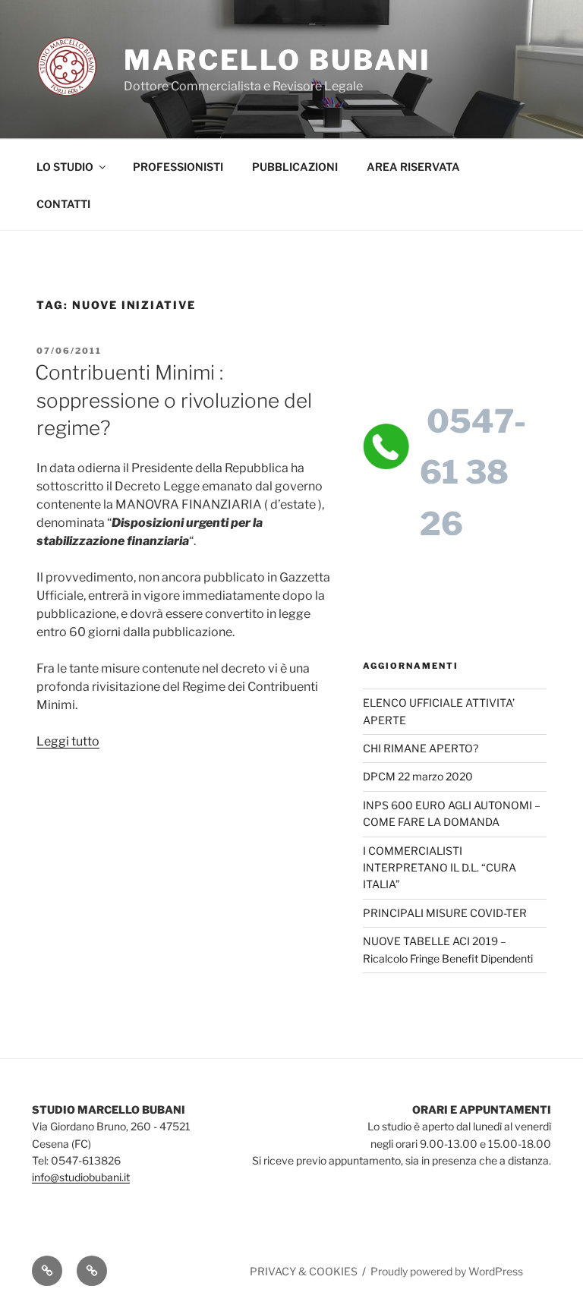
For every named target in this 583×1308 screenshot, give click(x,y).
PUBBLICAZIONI (295, 166)
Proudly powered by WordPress (446, 1271)
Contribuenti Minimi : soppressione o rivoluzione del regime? (173, 400)
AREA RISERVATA (413, 166)
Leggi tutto (67, 741)
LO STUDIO (64, 166)
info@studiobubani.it (81, 1177)
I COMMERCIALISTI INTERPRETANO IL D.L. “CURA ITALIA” (439, 867)
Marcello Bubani (277, 60)
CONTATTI (63, 203)
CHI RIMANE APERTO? (420, 748)
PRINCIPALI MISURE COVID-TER (445, 912)
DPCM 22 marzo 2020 (418, 776)
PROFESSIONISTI (178, 166)
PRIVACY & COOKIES (304, 1271)
